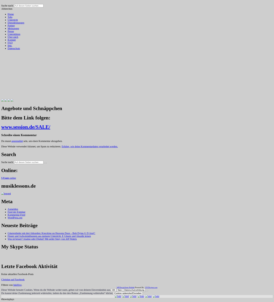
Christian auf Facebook (13, 279)
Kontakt (12, 40)
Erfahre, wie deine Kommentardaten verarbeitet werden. (90, 146)
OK (113, 290)
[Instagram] (9, 100)
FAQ (10, 42)
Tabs (10, 17)
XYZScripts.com (151, 287)
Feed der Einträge (16, 212)
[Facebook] (2, 100)
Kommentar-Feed (16, 214)
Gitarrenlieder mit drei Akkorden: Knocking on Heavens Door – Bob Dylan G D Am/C (51, 233)
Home (11, 14)
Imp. (10, 45)
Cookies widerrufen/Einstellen (127, 293)
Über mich (13, 37)
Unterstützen (14, 34)
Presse (11, 31)
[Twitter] (5, 100)
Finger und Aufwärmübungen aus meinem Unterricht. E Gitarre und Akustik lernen (49, 236)
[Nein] (147, 290)
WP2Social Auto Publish (125, 287)
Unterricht (13, 20)
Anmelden (13, 209)
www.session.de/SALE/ (25, 127)
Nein (120, 290)
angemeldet (17, 141)
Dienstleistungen (16, 22)
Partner (11, 25)
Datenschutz (14, 48)
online (8, 178)
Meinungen (13, 28)
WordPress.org (15, 217)
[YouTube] (12, 100)
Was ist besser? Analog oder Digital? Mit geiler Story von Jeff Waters (42, 239)
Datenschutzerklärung (134, 290)
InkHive (17, 285)
